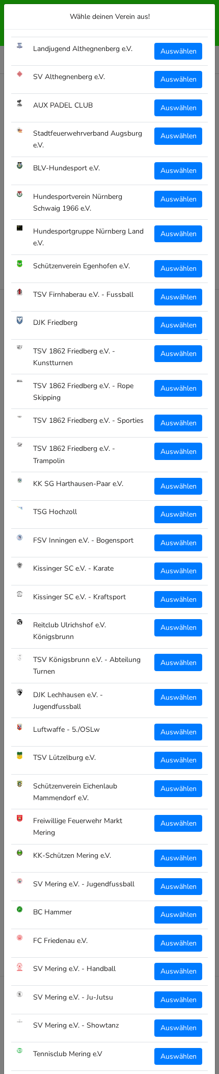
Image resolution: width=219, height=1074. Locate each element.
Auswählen (178, 51)
